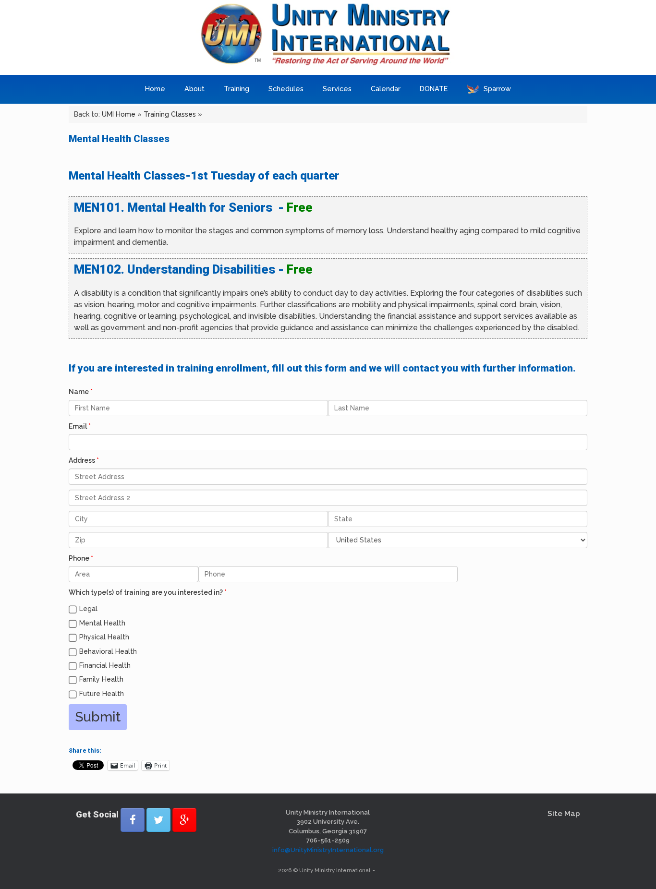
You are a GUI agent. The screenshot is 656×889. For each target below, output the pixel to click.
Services (337, 88)
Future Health (101, 693)
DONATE (434, 88)
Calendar (386, 88)
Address (82, 460)
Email (78, 426)
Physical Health (104, 637)
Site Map (563, 813)
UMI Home (118, 114)
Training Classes (170, 114)
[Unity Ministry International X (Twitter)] (158, 820)
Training (236, 88)
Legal (88, 609)
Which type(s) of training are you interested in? (146, 592)
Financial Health (105, 665)
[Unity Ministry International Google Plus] (184, 820)
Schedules (286, 88)
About (194, 88)
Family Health (101, 679)
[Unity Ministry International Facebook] (133, 820)
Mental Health (102, 623)
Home (155, 88)
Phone (79, 558)
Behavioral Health (108, 651)
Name (79, 392)
